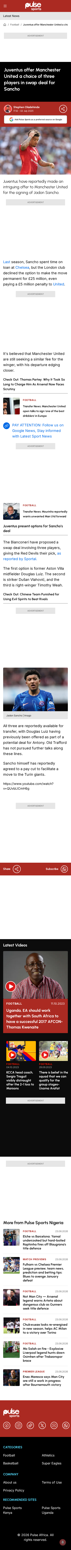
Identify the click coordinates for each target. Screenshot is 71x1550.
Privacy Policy (13, 1490)
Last (6, 262)
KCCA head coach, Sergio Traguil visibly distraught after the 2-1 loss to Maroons (20, 1080)
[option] (21, 1067)
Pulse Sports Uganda (51, 1510)
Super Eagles (51, 1463)
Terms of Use (52, 1482)
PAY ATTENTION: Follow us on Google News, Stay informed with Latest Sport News (38, 430)
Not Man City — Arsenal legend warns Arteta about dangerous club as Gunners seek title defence (43, 1302)
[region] (35, 1066)
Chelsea (22, 267)
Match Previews (34, 1259)
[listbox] (37, 1066)
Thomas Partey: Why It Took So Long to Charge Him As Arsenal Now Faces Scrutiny (34, 384)
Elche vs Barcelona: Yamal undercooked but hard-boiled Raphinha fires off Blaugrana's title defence (44, 1242)
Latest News (11, 16)
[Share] (63, 109)
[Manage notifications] (63, 1542)
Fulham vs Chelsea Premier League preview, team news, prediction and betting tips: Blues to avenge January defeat (43, 1272)
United (58, 284)
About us (9, 1482)
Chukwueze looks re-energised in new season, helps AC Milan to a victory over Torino (45, 1328)
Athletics (48, 1455)
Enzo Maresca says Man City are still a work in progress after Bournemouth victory (43, 1381)
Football (14, 24)
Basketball (10, 1463)
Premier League (34, 1371)
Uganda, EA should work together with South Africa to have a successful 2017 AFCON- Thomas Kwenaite (34, 1018)
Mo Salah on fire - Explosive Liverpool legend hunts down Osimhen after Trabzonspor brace (43, 1354)
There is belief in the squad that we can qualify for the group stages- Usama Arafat (53, 1080)
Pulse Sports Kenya (12, 1510)
